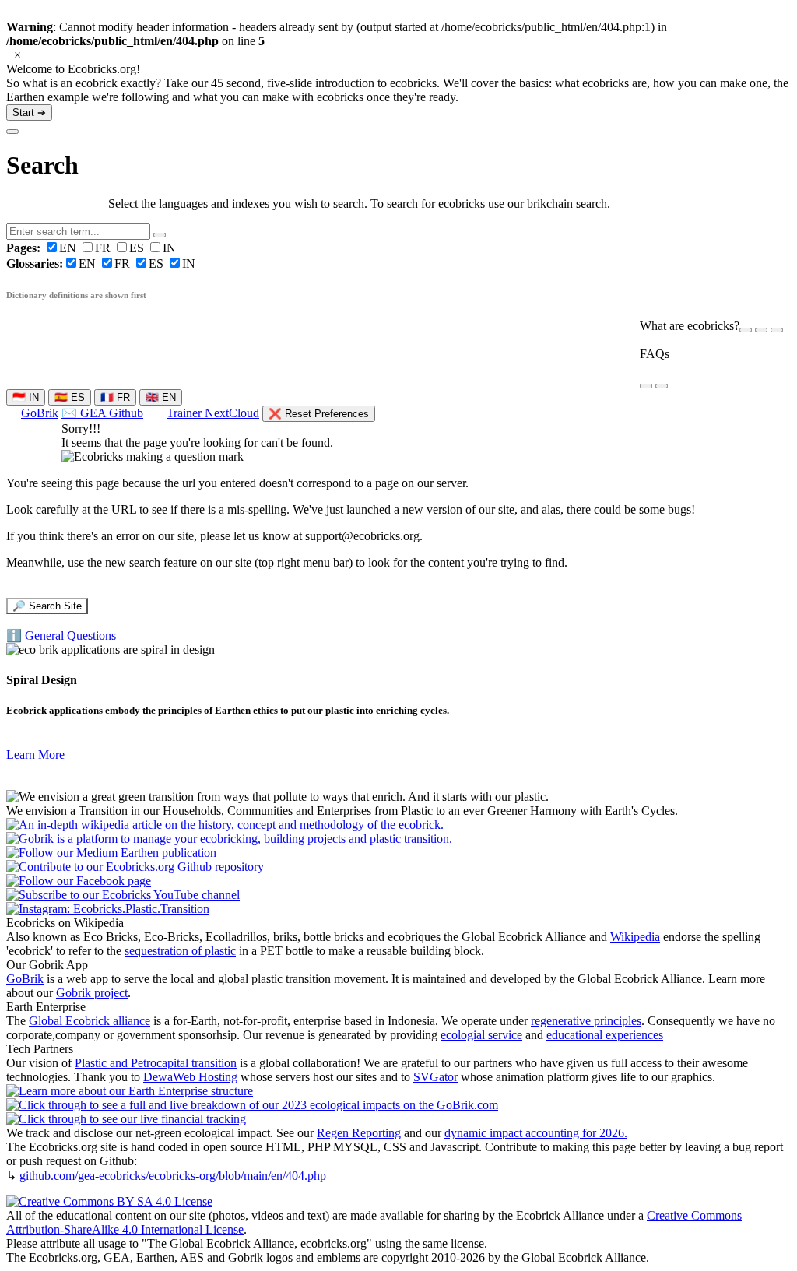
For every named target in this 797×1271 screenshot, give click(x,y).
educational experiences (604, 1034)
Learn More (35, 754)
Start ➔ (29, 112)
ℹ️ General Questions (61, 635)
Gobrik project (92, 992)
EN (42, 248)
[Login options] (777, 330)
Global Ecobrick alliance (89, 1020)
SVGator (435, 1076)
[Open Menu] (661, 386)
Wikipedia (635, 936)
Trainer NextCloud (213, 413)
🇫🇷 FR (115, 397)
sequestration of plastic (180, 950)
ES (138, 248)
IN (169, 248)
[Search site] (646, 386)
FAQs (654, 353)
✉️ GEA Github (102, 413)
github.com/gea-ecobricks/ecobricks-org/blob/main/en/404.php (172, 1175)
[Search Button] (159, 235)
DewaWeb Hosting (190, 1076)
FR (104, 248)
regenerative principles (586, 1020)
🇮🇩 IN (25, 397)
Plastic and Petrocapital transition (156, 1062)
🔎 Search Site (47, 606)
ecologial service (481, 1034)
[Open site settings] (745, 330)
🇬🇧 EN (161, 397)
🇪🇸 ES (69, 397)
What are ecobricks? (689, 325)
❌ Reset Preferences (319, 414)
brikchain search (567, 203)
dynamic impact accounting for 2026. (535, 1132)
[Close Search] (12, 131)
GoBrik (39, 413)
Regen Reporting (359, 1132)
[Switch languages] (761, 330)
